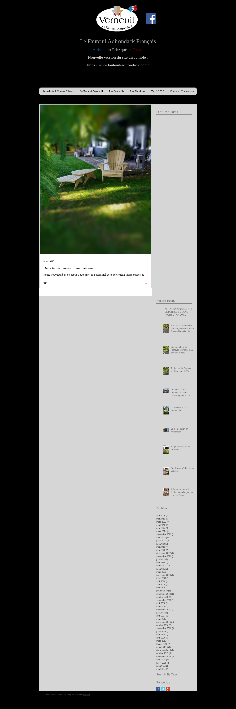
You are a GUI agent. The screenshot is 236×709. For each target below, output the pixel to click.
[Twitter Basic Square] (163, 689)
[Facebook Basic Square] (158, 689)
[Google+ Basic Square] (168, 689)
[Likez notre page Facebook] (151, 18)
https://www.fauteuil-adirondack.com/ (118, 65)
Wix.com (86, 695)
